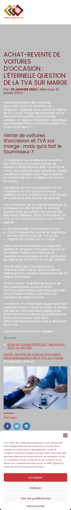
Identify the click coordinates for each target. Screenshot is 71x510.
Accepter (35, 477)
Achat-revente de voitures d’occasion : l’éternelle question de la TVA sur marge (33, 356)
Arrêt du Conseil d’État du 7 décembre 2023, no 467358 (36, 346)
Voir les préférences (36, 498)
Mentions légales (35, 505)
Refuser (35, 488)
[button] (65, 435)
